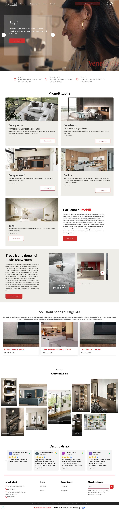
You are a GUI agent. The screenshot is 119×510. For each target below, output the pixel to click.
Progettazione (34, 4)
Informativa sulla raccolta (42, 508)
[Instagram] (111, 4)
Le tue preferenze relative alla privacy (67, 508)
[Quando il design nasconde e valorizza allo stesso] (12, 422)
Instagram (64, 490)
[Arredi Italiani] (11, 4)
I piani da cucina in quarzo (53, 349)
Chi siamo (43, 486)
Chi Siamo (23, 4)
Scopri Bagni (17, 41)
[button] (79, 283)
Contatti (52, 4)
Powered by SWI (85, 503)
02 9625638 (10, 497)
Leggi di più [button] (12, 468)
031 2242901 (11, 489)
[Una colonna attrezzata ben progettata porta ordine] (33, 395)
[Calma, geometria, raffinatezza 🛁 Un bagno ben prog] (36, 419)
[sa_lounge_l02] (90, 266)
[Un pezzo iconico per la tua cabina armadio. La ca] (77, 425)
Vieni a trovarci (14, 296)
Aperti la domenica (87, 4)
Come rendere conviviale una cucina (18, 349)
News (44, 4)
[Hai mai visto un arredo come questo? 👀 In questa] (9, 392)
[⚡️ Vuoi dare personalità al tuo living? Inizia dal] (95, 422)
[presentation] (4, 35)
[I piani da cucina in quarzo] (59, 334)
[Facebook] (107, 4)
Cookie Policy (72, 503)
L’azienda (70, 238)
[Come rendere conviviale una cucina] (21, 334)
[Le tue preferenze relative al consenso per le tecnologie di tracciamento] (3, 507)
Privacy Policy (78, 503)
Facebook (64, 486)
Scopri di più (47, 141)
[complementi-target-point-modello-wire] (62, 273)
